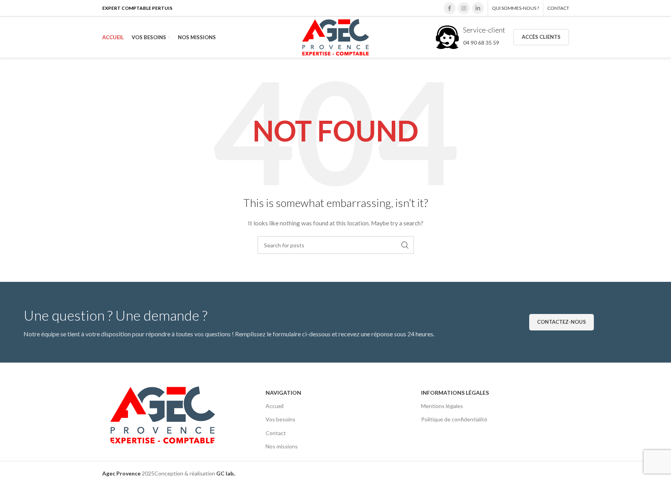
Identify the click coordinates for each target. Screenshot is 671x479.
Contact (276, 433)
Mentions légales (442, 406)
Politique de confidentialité (454, 419)
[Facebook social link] (450, 8)
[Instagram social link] (464, 8)
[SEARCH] (405, 245)
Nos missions (282, 446)
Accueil (275, 406)
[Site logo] (335, 36)
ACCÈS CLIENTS (541, 37)
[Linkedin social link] (478, 8)
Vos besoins (280, 419)
